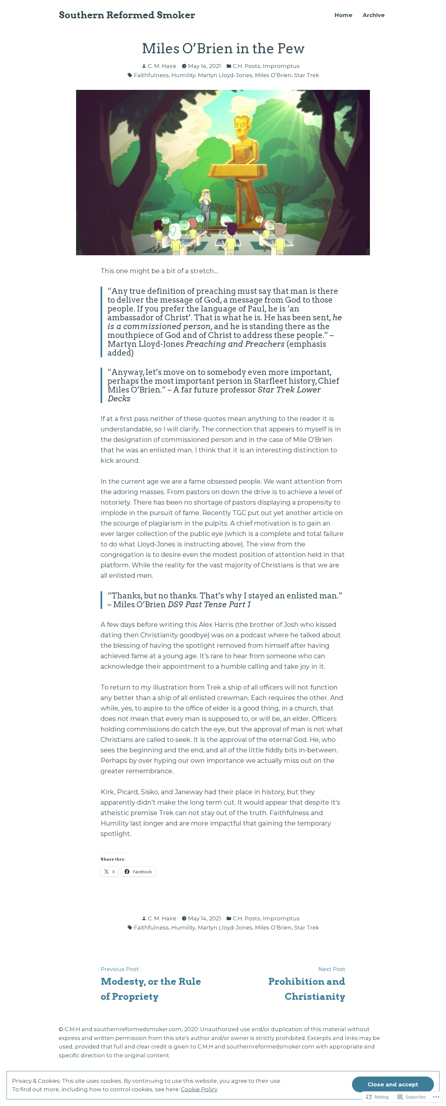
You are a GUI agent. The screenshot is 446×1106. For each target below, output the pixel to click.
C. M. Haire (162, 66)
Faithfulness (151, 75)
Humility (183, 75)
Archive (374, 15)
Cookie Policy (199, 1089)
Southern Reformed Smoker (127, 15)
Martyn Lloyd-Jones (225, 75)
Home (343, 15)
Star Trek (306, 75)
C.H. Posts (246, 66)
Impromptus (281, 66)
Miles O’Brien (273, 75)
